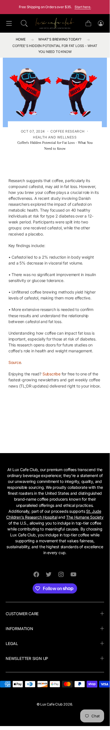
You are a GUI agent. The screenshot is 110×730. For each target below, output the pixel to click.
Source (14, 362)
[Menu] (9, 23)
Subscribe (51, 373)
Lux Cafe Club (51, 704)
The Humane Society (84, 517)
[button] (24, 23)
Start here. (83, 7)
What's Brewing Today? (59, 39)
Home (21, 39)
